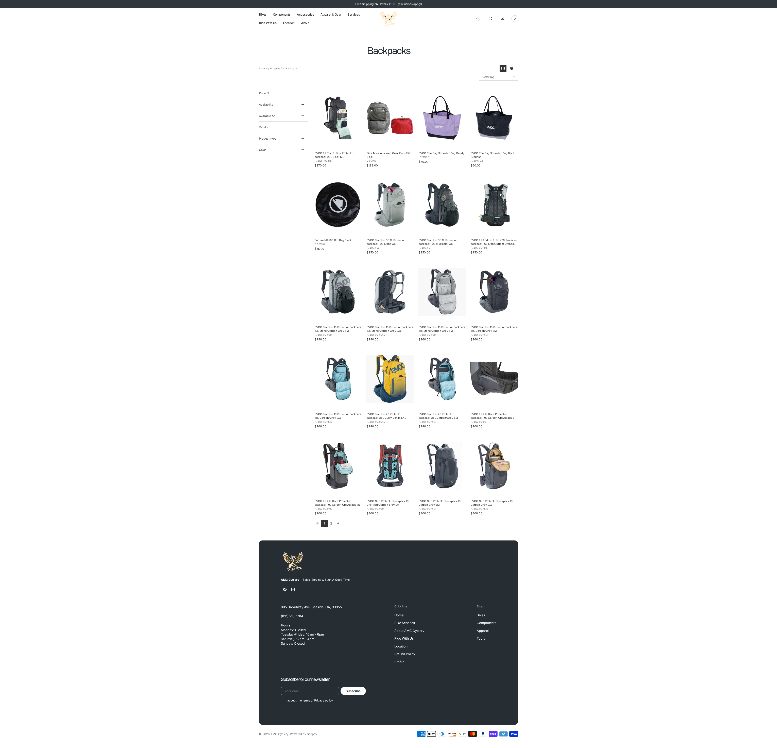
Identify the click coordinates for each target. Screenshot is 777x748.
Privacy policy (323, 700)
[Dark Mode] (478, 18)
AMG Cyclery (279, 734)
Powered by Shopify (303, 734)
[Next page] (338, 523)
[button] (490, 18)
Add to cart (338, 144)
